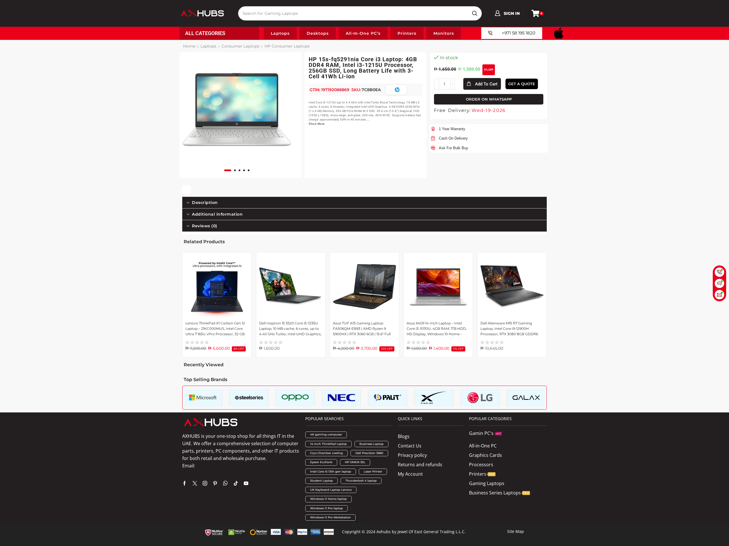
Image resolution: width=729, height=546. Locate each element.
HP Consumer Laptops (287, 46)
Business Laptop (371, 444)
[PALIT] (387, 397)
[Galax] (526, 397)
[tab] (364, 202)
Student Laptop (321, 480)
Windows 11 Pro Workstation (330, 517)
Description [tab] (205, 202)
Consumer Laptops (240, 46)
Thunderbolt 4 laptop (361, 480)
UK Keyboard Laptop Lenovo (331, 490)
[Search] (475, 13)
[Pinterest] (215, 483)
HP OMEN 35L (355, 462)
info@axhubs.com (215, 466)
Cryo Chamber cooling (326, 453)
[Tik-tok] (236, 483)
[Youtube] (246, 483)
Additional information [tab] (217, 214)
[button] (507, 13)
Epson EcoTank (321, 462)
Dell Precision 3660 (369, 453)
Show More (317, 123)
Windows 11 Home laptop (328, 499)
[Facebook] (184, 483)
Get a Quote (521, 83)
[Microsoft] (203, 397)
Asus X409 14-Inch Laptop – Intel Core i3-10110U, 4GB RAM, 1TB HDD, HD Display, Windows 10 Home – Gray (437, 329)
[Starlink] (434, 397)
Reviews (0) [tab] (204, 225)
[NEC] (341, 397)
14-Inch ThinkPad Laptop (328, 444)
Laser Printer (373, 471)
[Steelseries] (249, 397)
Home (189, 46)
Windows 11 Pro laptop (326, 508)
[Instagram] (205, 483)
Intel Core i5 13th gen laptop (330, 471)
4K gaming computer (326, 434)
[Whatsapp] (225, 483)
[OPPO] (295, 397)
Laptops (208, 46)
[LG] (480, 397)
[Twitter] (195, 483)
